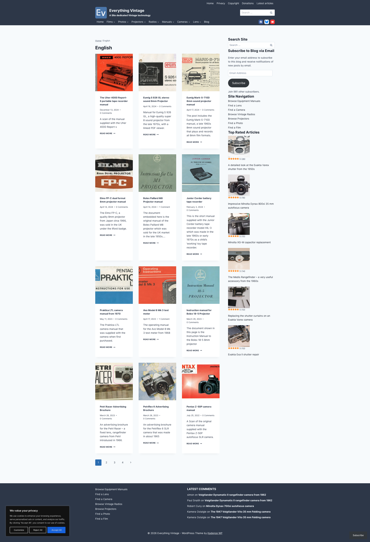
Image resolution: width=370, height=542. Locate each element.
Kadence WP (215, 533)
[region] (37, 521)
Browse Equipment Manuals (244, 101)
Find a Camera (236, 109)
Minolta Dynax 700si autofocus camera (230, 506)
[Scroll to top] (365, 519)
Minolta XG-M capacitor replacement (249, 242)
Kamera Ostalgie (196, 511)
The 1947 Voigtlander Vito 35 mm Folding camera (241, 511)
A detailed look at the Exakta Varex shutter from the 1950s (248, 167)
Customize (19, 530)
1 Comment (164, 207)
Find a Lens (235, 105)
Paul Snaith (193, 500)
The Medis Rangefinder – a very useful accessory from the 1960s (250, 279)
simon (190, 494)
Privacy (221, 3)
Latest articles (265, 3)
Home (210, 3)
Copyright (233, 3)
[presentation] (114, 72)
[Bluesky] (266, 22)
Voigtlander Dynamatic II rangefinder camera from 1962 (232, 494)
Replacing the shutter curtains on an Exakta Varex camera (249, 317)
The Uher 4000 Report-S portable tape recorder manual (114, 101)
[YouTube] (272, 22)
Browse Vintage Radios (241, 114)
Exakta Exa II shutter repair (243, 354)
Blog (206, 21)
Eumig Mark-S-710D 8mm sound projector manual (199, 101)
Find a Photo (235, 123)
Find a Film (234, 127)
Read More (107, 133)
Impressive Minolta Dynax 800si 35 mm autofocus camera (251, 205)
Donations (248, 3)
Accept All (56, 530)
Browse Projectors (238, 118)
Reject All (37, 530)
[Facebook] (261, 22)
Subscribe (238, 83)
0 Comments (106, 113)
